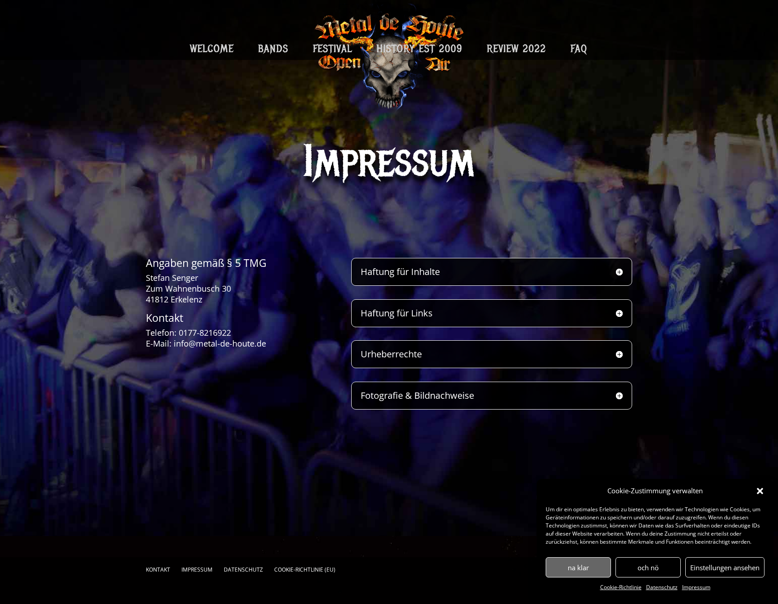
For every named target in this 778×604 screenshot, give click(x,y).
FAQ (578, 50)
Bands (273, 50)
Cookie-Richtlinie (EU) (304, 569)
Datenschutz (662, 587)
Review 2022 (516, 50)
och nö (648, 567)
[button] (759, 491)
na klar (578, 567)
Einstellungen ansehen (725, 567)
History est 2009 (419, 50)
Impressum (696, 587)
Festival (332, 50)
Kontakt (158, 569)
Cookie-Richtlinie (621, 587)
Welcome (212, 50)
